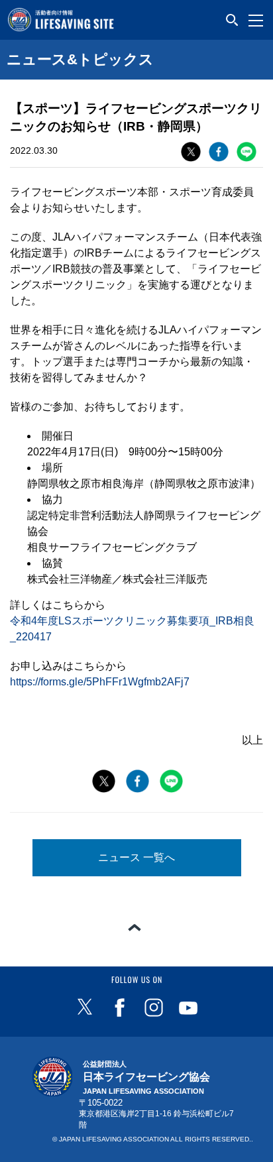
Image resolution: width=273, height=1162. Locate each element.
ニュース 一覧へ (136, 857)
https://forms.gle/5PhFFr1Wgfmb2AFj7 (100, 681)
